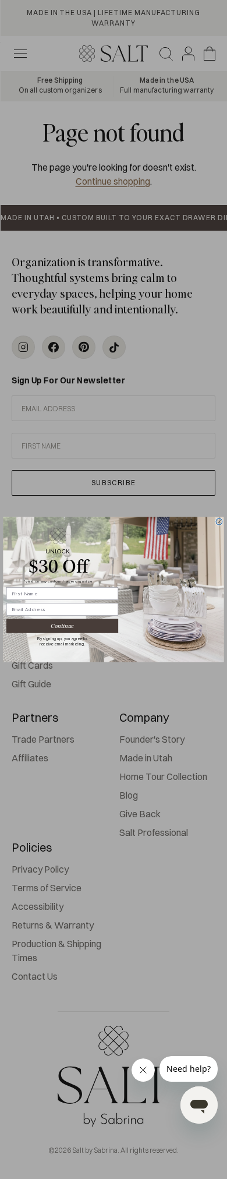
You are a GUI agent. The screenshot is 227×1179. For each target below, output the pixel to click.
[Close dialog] (219, 521)
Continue (62, 626)
